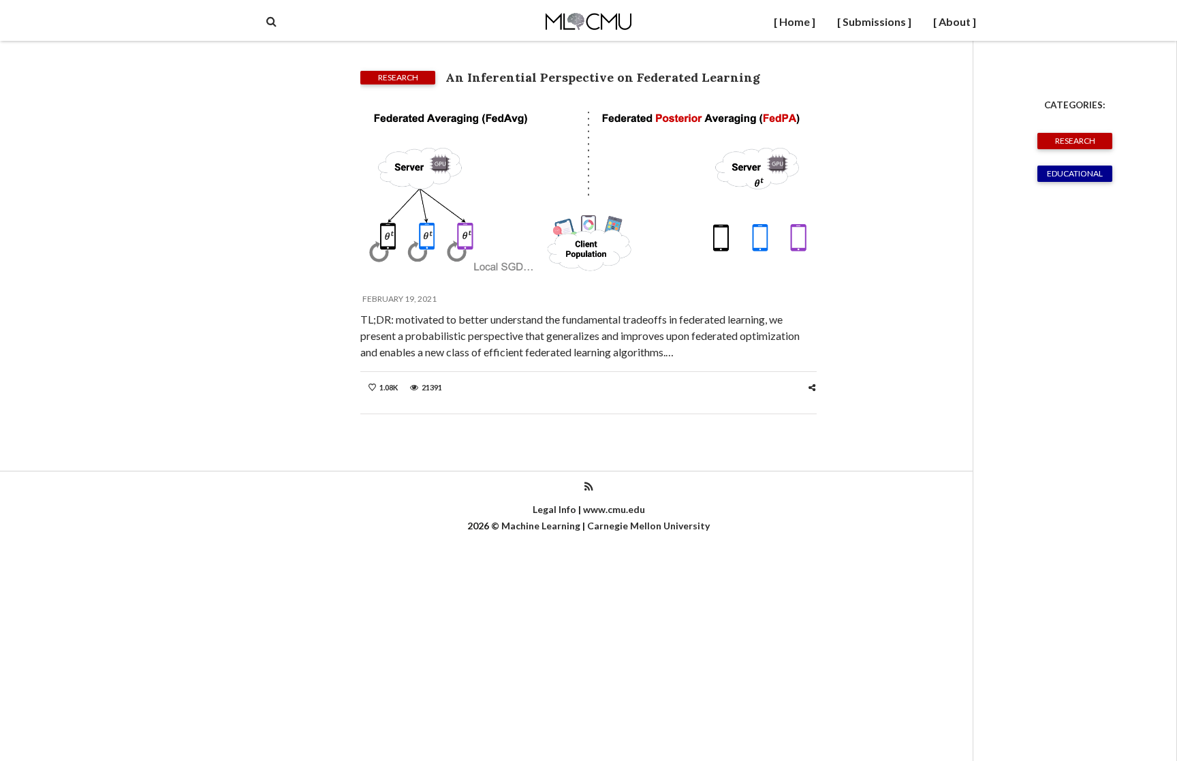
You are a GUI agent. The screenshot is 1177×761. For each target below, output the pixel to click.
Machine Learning (540, 525)
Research (1075, 141)
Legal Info (554, 509)
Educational (1075, 173)
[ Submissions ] (874, 21)
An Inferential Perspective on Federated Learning (602, 77)
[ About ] (954, 21)
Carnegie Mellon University (648, 525)
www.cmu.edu (614, 509)
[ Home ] (794, 21)
